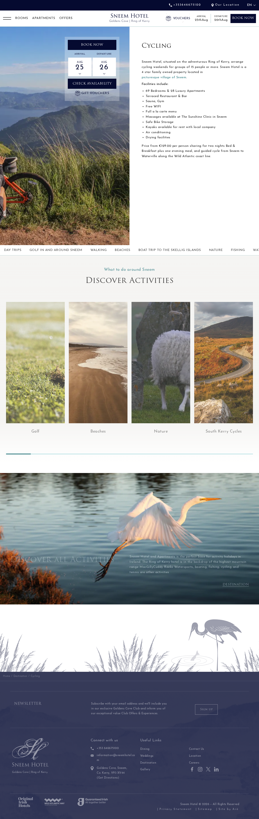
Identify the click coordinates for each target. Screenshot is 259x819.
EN (249, 5)
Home (6, 676)
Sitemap (205, 809)
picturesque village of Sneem (164, 77)
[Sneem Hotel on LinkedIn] (216, 769)
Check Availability (92, 83)
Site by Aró (229, 809)
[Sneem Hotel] (129, 18)
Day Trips (12, 250)
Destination (236, 584)
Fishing (238, 250)
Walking (98, 250)
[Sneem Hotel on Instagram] (200, 769)
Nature (216, 250)
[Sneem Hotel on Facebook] (192, 769)
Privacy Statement (175, 809)
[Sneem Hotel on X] (208, 769)
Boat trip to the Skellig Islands (169, 250)
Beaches (122, 250)
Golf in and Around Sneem (56, 250)
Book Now (92, 45)
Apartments (43, 18)
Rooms (21, 18)
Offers (66, 18)
